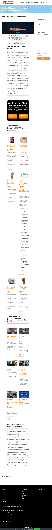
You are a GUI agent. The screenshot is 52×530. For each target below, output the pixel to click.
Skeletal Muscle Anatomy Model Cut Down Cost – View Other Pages (19, 42)
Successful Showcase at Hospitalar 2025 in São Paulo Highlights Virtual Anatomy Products (12, 403)
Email (38, 39)
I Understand (37, 529)
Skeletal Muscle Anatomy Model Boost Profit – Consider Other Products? (18, 39)
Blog (6, 10)
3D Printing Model (17, 57)
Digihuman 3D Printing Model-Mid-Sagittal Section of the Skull (11, 288)
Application (33, 2)
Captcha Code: (41, 53)
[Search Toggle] (48, 2)
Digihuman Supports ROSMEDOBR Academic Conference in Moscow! (23, 340)
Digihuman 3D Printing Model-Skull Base (23, 147)
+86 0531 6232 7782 (8, 514)
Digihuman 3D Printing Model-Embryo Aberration (11, 147)
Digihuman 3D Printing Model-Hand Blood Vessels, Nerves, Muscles (23, 288)
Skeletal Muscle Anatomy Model (15, 37)
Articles (40, 24)
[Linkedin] (7, 522)
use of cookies (30, 529)
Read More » (9, 169)
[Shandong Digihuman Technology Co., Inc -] (8, 2)
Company (46, 34)
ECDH (22, 264)
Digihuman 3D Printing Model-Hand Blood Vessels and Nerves (11, 183)
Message (39, 43)
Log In (46, 2)
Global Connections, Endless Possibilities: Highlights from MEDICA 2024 (23, 371)
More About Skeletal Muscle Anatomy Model (18, 43)
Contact (41, 2)
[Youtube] (9, 522)
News (37, 2)
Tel (44, 39)
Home (21, 2)
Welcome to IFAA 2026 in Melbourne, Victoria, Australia (24, 401)
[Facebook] (4, 522)
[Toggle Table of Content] (26, 35)
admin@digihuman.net (9, 517)
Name (38, 34)
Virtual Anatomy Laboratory (11, 337)
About (29, 2)
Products (25, 2)
